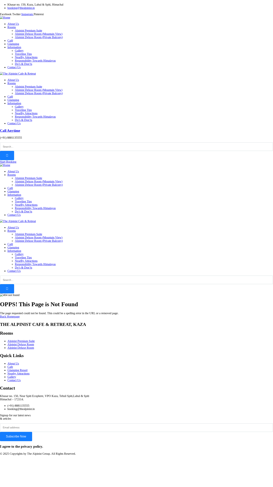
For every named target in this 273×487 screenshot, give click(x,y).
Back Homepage (10, 316)
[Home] (5, 17)
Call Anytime (10, 131)
